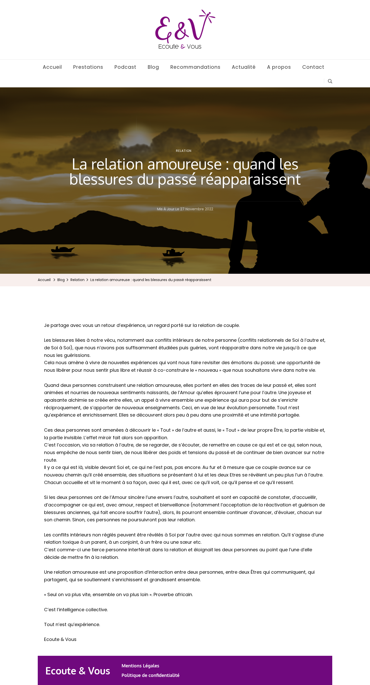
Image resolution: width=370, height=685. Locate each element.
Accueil (52, 67)
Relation (184, 151)
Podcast (125, 67)
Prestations (88, 67)
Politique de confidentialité (150, 675)
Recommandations (195, 67)
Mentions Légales (140, 665)
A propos (279, 67)
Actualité (244, 67)
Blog (153, 67)
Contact (313, 67)
